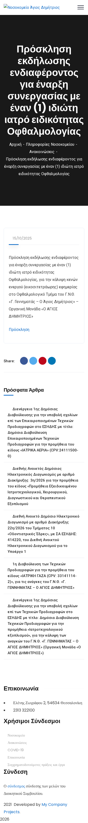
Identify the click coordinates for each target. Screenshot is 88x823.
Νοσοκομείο (16, 735)
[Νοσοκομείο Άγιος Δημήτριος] (32, 7)
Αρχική (15, 144)
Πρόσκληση (19, 329)
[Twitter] (33, 361)
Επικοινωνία (16, 757)
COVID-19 (16, 750)
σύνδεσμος (16, 786)
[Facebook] (24, 361)
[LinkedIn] (52, 361)
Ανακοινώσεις (42, 151)
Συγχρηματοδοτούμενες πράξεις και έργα (36, 764)
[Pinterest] (42, 361)
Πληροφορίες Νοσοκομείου (50, 144)
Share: (9, 361)
